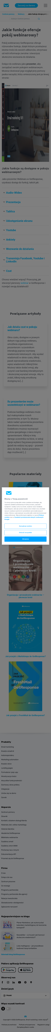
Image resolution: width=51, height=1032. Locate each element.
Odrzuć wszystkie (25, 532)
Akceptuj (25, 539)
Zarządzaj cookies (25, 526)
